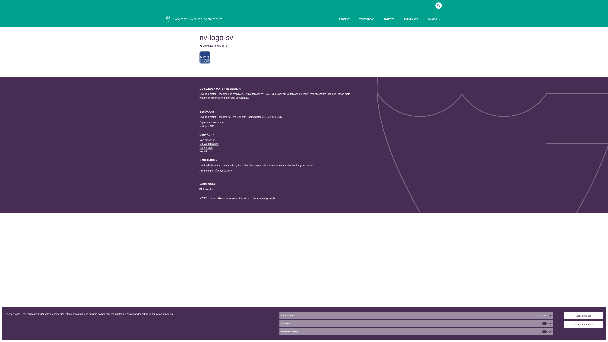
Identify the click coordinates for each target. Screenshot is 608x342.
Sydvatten (250, 94)
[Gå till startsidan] (194, 19)
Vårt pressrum (207, 140)
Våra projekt (206, 147)
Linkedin (208, 189)
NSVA (239, 94)
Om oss (432, 19)
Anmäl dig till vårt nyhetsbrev (216, 170)
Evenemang (411, 19)
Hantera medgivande (263, 198)
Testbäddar (366, 19)
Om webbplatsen (209, 143)
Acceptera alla (583, 315)
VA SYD (265, 94)
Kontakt (204, 151)
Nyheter (389, 19)
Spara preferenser (583, 324)
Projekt (344, 19)
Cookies (244, 198)
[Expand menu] (352, 19)
